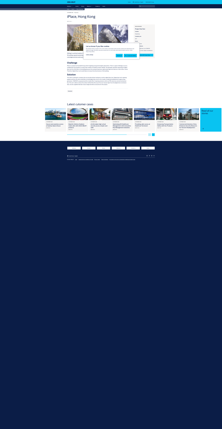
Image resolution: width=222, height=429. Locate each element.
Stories (82, 6)
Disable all (119, 55)
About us (89, 6)
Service (77, 6)
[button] (71, 6)
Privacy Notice (92, 51)
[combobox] (147, 6)
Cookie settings (89, 54)
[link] (129, 2)
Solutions (69, 6)
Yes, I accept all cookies (130, 55)
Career (103, 6)
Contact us (97, 6)
